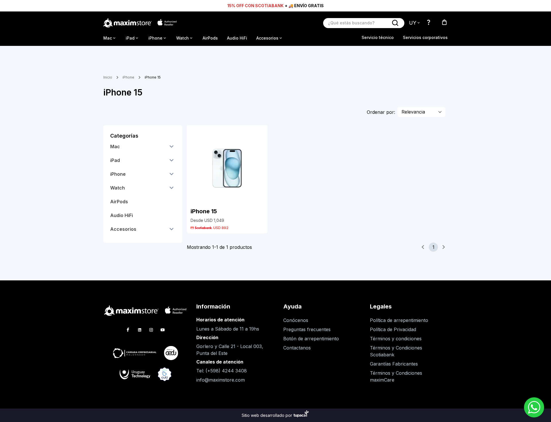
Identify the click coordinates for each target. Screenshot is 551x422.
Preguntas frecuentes (307, 329)
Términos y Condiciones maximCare (396, 376)
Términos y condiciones (396, 338)
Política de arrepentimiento (399, 320)
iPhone (128, 77)
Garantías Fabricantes (394, 364)
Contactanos (297, 348)
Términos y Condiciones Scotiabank (396, 351)
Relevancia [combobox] (413, 112)
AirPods (210, 38)
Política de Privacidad (393, 329)
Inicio (107, 77)
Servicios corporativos (425, 37)
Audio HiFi (237, 38)
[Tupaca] (301, 415)
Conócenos (295, 320)
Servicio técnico (378, 37)
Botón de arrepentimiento (311, 338)
